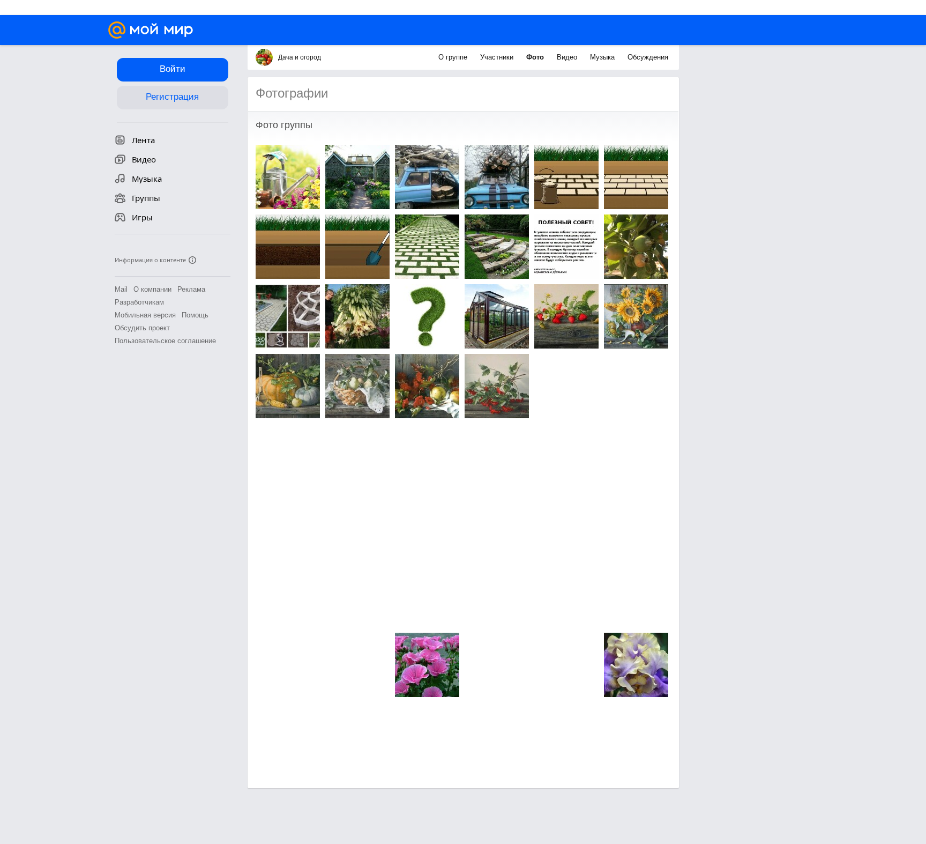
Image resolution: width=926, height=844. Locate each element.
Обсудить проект (142, 328)
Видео (568, 57)
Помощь (195, 315)
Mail (121, 289)
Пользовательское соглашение (165, 341)
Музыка (603, 57)
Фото (536, 57)
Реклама (191, 289)
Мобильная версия (145, 315)
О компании (152, 289)
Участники (498, 57)
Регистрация (172, 97)
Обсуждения (648, 57)
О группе (453, 57)
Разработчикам (139, 302)
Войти (172, 69)
